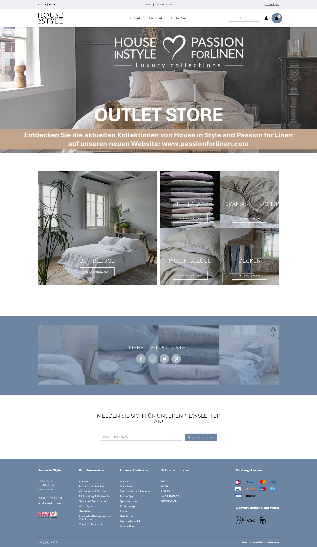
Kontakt (83, 481)
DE (45, 4)
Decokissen (126, 486)
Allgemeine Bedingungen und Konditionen (95, 518)
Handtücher (127, 516)
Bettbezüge (126, 496)
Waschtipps (85, 506)
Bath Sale (157, 18)
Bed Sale (136, 18)
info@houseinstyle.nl (49, 503)
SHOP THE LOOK (171, 496)
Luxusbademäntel (130, 521)
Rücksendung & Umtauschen (95, 496)
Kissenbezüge (127, 506)
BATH (164, 486)
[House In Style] (50, 17)
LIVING (165, 491)
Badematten (127, 526)
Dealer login (272, 4)
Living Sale (179, 18)
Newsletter (85, 511)
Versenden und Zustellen (93, 491)
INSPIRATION (169, 501)
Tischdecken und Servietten (135, 491)
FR (55, 4)
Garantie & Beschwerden (93, 501)
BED (163, 481)
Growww (273, 542)
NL (39, 4)
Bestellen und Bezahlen (92, 486)
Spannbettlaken (129, 501)
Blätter (124, 511)
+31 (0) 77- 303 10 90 (50, 498)
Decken (124, 481)
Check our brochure (90, 524)
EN (50, 4)
